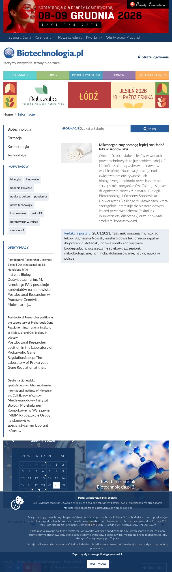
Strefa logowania (155, 57)
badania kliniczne (21, 188)
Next (71, 440)
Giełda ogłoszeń (152, 75)
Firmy (53, 75)
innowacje (32, 179)
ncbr (103, 253)
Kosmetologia (18, 147)
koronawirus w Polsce (24, 222)
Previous (15, 440)
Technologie (17, 155)
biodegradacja (75, 248)
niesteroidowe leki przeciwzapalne (132, 238)
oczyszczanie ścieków (105, 248)
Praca (119, 75)
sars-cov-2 (17, 230)
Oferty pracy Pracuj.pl (123, 37)
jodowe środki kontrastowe (121, 243)
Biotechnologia (19, 129)
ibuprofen (72, 243)
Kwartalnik (94, 37)
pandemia (40, 196)
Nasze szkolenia (70, 37)
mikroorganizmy (132, 233)
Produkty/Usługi (86, 75)
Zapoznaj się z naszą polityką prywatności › (97, 554)
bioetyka (16, 179)
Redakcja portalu (77, 233)
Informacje (20, 75)
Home (8, 114)
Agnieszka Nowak (89, 238)
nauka (140, 253)
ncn (96, 253)
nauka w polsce (20, 196)
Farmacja (15, 138)
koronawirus (18, 213)
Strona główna (20, 37)
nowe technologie (21, 205)
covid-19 (36, 213)
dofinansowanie (121, 253)
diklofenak (90, 243)
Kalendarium (44, 37)
